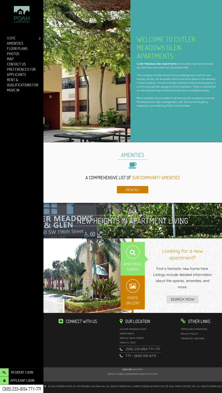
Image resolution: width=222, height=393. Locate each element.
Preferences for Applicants (21, 72)
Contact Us (16, 64)
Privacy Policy (189, 333)
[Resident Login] (21, 372)
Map (10, 58)
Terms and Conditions (194, 329)
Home (11, 38)
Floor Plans (17, 48)
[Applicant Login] (21, 381)
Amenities (15, 43)
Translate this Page (192, 338)
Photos (13, 53)
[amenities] (132, 189)
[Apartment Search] (182, 299)
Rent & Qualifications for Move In (22, 85)
